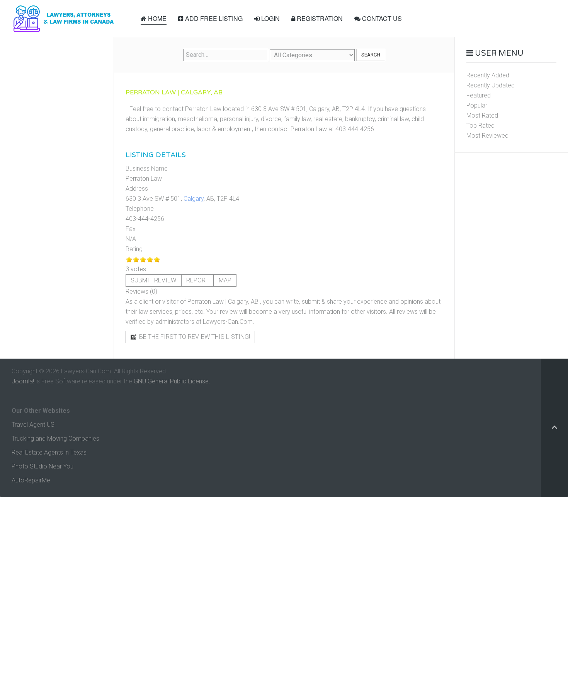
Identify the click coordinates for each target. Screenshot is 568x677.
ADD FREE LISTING (213, 18)
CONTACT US (381, 18)
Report (197, 280)
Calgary (194, 198)
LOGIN (270, 18)
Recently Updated (490, 85)
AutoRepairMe (31, 480)
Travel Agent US (33, 424)
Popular (476, 105)
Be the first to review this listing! (194, 336)
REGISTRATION (319, 18)
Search (370, 55)
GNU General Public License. (172, 381)
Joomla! (23, 381)
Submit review (153, 280)
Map (225, 280)
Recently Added (487, 75)
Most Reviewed (487, 135)
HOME (156, 18)
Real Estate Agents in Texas (49, 452)
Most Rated (482, 115)
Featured (478, 95)
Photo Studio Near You (42, 466)
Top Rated (480, 125)
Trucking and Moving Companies (55, 438)
